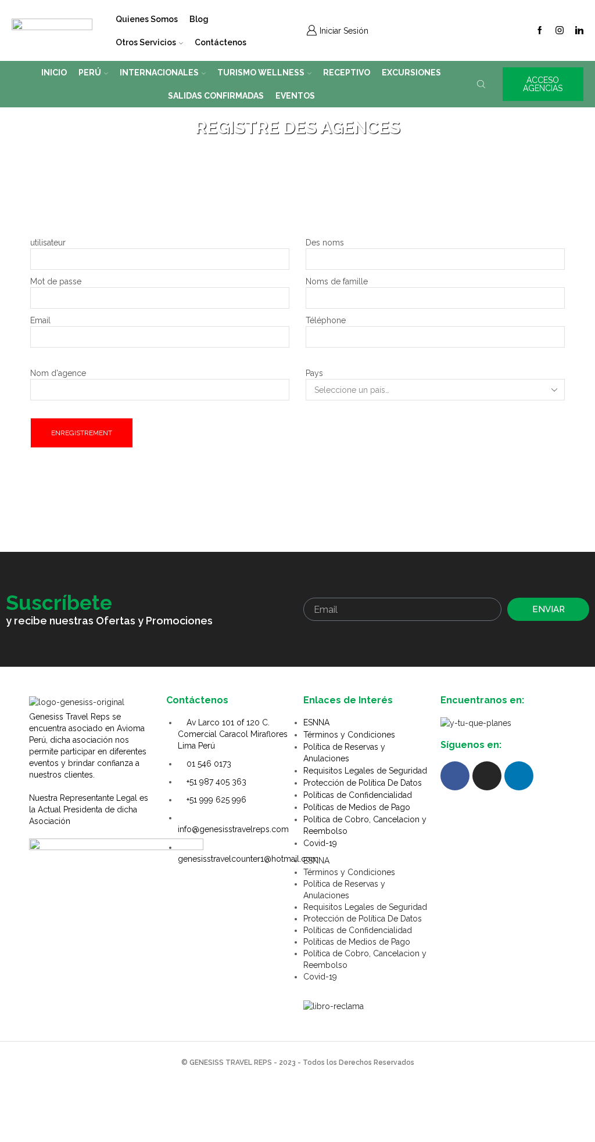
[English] (426, 29)
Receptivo (346, 72)
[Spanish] (411, 29)
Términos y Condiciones (349, 734)
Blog (199, 19)
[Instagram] (559, 30)
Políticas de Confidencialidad (357, 795)
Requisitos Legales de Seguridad (365, 770)
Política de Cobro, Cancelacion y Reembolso (364, 825)
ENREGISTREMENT (81, 433)
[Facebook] (540, 30)
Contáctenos (220, 42)
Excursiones (411, 72)
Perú (89, 72)
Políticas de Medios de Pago (356, 807)
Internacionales (159, 72)
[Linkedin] (579, 30)
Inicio (54, 72)
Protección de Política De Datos (362, 782)
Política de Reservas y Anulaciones (344, 752)
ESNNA (316, 722)
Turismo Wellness (260, 72)
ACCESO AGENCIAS (542, 84)
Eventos (295, 95)
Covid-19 (320, 843)
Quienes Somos (147, 19)
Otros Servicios (146, 42)
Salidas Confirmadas (216, 95)
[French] (442, 29)
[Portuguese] (457, 29)
